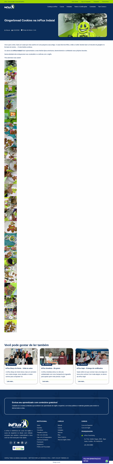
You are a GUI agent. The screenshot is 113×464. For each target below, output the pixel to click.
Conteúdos (93, 6)
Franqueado (96, 1)
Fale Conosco (102, 6)
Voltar (87, 457)
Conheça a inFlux (52, 6)
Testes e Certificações (80, 6)
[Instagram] (10, 442)
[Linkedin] (22, 442)
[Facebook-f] (14, 442)
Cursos (62, 6)
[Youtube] (18, 442)
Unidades (69, 6)
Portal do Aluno (105, 1)
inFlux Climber (75, 1)
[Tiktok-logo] (25, 442)
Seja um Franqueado (85, 1)
